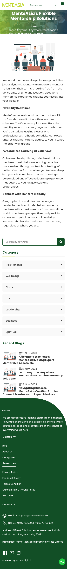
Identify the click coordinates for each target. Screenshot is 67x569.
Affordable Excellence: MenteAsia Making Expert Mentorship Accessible (28, 360)
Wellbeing (12, 276)
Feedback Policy (11, 478)
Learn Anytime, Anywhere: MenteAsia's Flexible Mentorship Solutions (32, 375)
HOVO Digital (23, 560)
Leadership (13, 309)
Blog (4, 445)
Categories (8, 457)
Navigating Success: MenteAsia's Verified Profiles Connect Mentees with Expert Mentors (30, 391)
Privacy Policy (10, 472)
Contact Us (8, 504)
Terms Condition (11, 484)
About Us (7, 451)
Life (8, 298)
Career (10, 287)
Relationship (14, 265)
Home (33, 26)
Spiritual (11, 332)
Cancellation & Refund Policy (18, 489)
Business (11, 321)
